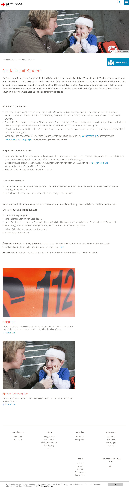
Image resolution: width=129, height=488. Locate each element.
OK (115, 484)
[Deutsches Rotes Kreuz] (7, 5)
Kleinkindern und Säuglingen (18, 139)
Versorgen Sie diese (98, 162)
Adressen (80, 466)
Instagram (18, 436)
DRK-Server (49, 439)
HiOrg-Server (49, 436)
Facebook (18, 439)
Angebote (111, 436)
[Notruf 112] (39, 292)
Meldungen (111, 442)
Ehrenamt (80, 436)
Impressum (80, 475)
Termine (111, 445)
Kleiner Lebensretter (15, 393)
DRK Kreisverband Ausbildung (49, 444)
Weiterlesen (10, 333)
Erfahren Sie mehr (46, 486)
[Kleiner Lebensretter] (39, 365)
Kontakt (80, 463)
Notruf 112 (9, 321)
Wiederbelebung (90, 135)
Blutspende (80, 439)
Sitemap (80, 469)
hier (62, 246)
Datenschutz (80, 472)
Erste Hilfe (14, 59)
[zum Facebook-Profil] (110, 466)
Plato (49, 448)
